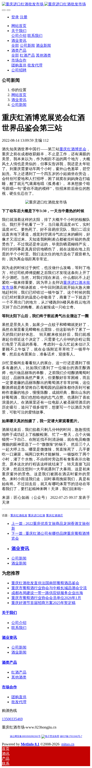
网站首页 (18, 26)
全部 (15, 45)
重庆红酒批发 (18, 515)
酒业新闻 (18, 563)
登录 (15, 17)
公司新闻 (18, 105)
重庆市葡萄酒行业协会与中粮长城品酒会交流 (49, 588)
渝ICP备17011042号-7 (71, 736)
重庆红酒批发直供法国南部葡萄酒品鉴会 (45, 583)
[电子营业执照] (50, 736)
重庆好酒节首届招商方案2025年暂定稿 (43, 603)
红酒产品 (18, 672)
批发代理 (18, 702)
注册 (23, 17)
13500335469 (12, 719)
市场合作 (9, 687)
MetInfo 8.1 (30, 744)
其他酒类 (18, 677)
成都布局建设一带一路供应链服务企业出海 (47, 593)
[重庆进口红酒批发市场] (46, 4)
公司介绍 (18, 623)
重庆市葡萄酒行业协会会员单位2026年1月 (46, 598)
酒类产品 (9, 662)
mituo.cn (67, 744)
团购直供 (18, 697)
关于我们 (9, 613)
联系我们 (18, 628)
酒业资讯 (18, 100)
